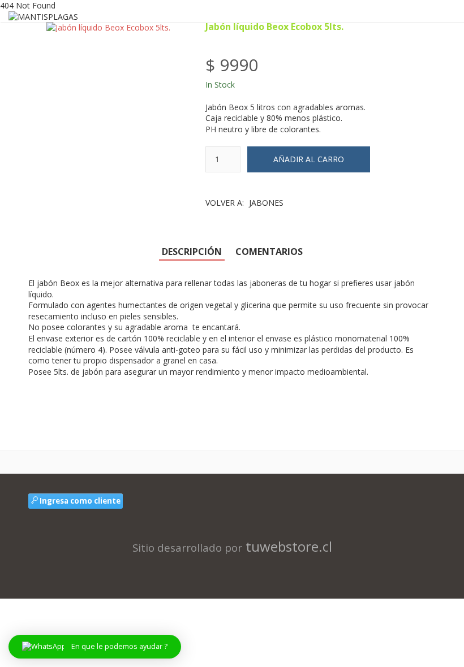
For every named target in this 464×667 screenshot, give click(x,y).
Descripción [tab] (192, 251)
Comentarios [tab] (269, 251)
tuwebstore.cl (289, 546)
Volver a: (244, 202)
